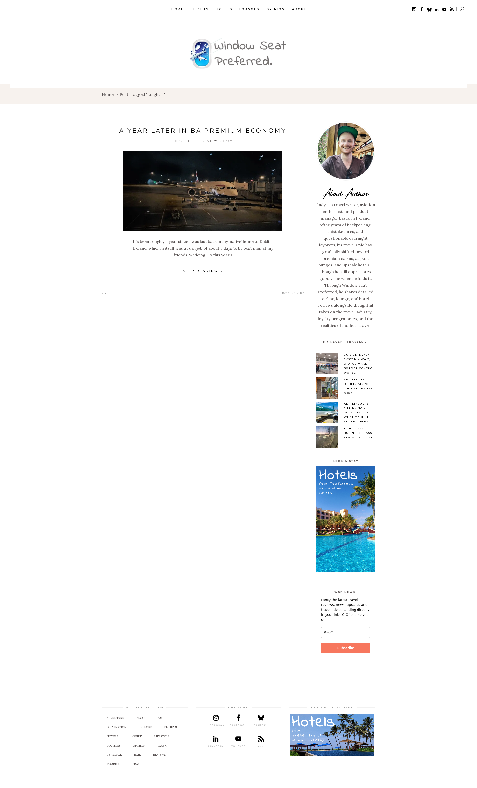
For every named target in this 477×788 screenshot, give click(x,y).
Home (108, 94)
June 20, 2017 (293, 293)
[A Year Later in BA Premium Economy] (202, 191)
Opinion (139, 745)
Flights (191, 141)
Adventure (115, 718)
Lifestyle (161, 736)
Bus (159, 718)
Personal (114, 754)
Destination (116, 727)
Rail (137, 754)
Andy (107, 293)
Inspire (136, 736)
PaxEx (162, 745)
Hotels (112, 736)
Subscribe (345, 647)
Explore (145, 727)
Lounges (113, 745)
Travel (230, 141)
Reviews (211, 141)
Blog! (175, 141)
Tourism (113, 764)
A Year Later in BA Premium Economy (202, 130)
